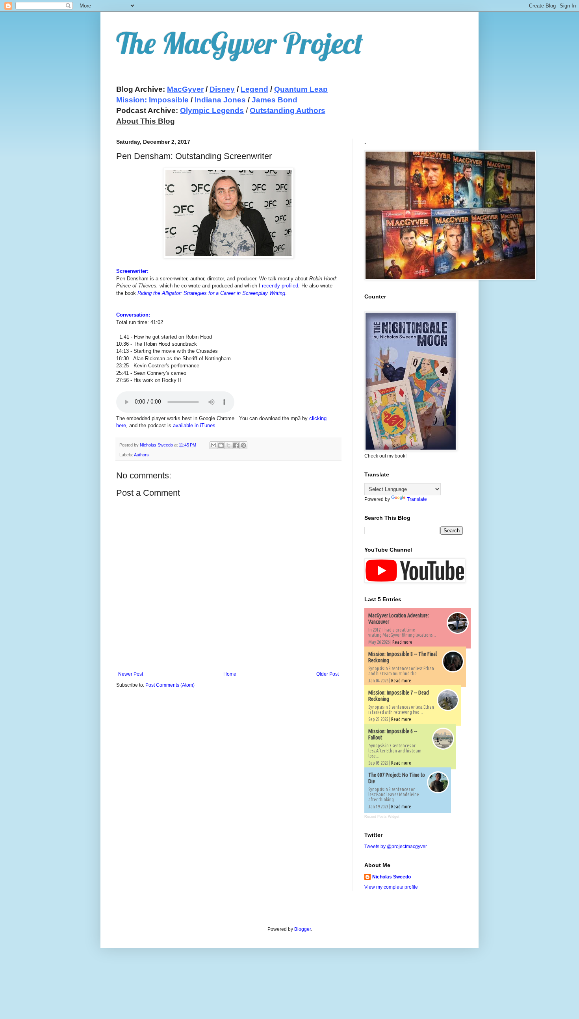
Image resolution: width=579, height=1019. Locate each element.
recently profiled (280, 286)
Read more (402, 642)
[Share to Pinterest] (243, 445)
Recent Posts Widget (381, 817)
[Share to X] (228, 445)
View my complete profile (391, 887)
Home (229, 674)
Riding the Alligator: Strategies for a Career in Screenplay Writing (211, 293)
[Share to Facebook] (236, 445)
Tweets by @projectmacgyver (395, 846)
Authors (141, 454)
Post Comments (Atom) (170, 685)
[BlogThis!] (221, 445)
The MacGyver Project (239, 42)
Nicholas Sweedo (391, 877)
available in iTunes (194, 425)
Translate (417, 499)
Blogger (302, 929)
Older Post (327, 674)
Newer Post (130, 674)
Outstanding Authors (287, 110)
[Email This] (213, 445)
